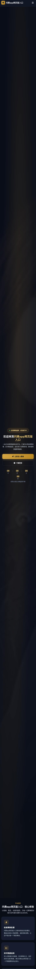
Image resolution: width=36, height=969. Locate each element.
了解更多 (19, 463)
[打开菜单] (33, 3)
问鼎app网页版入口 (14, 2)
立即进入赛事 (19, 456)
